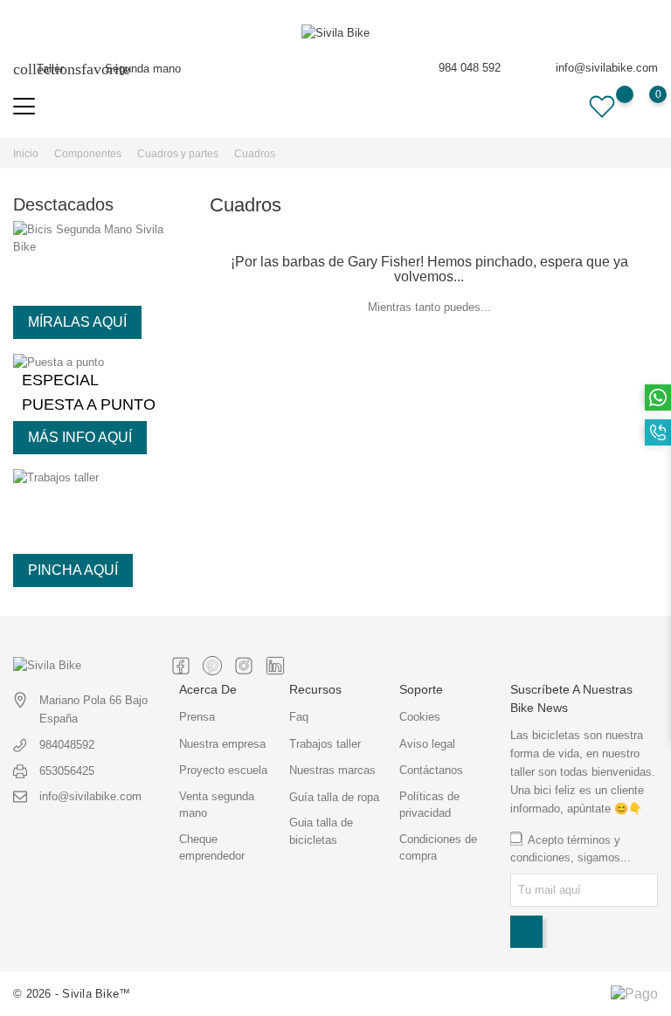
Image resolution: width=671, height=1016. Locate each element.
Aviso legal (427, 743)
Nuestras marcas (332, 770)
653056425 (66, 771)
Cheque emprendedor (212, 848)
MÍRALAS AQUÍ (77, 321)
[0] (641, 106)
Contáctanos (431, 770)
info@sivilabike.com (607, 67)
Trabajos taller (325, 743)
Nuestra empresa (222, 743)
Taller (38, 68)
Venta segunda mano (216, 805)
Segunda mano (131, 68)
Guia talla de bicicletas (321, 831)
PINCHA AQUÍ (73, 570)
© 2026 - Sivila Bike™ (71, 993)
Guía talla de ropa (334, 797)
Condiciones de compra (438, 848)
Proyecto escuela (223, 770)
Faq (298, 716)
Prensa (197, 716)
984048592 (66, 744)
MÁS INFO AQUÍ (80, 437)
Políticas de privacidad (429, 805)
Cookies (419, 716)
